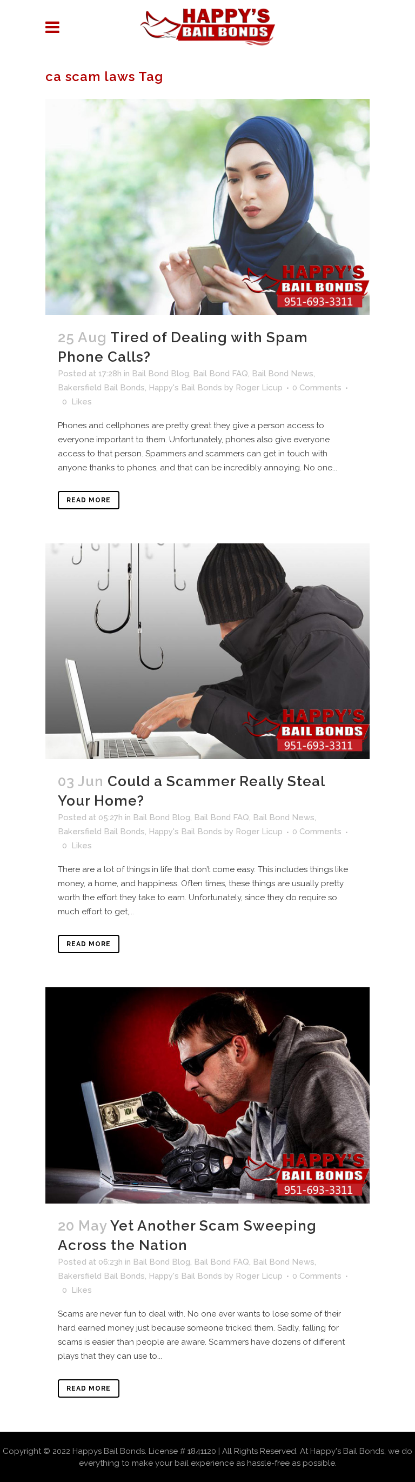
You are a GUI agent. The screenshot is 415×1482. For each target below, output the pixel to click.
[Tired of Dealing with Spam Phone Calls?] (207, 207)
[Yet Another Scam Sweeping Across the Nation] (207, 1095)
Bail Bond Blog (160, 373)
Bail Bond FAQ (220, 373)
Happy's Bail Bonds (185, 388)
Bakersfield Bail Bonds (101, 388)
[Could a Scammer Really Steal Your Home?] (207, 651)
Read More (88, 500)
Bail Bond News (282, 373)
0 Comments (317, 388)
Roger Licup (259, 388)
